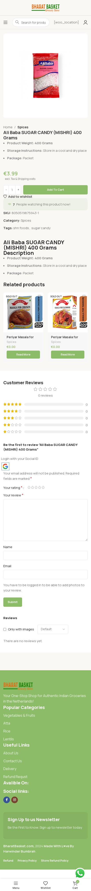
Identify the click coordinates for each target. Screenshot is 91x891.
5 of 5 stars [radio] (43, 487)
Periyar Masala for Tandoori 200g (64, 339)
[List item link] (45, 715)
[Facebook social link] (6, 800)
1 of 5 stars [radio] (29, 487)
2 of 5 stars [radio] (32, 487)
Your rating (12, 487)
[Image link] (18, 685)
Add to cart (55, 190)
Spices (22, 127)
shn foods (21, 228)
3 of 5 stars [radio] (36, 487)
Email (7, 566)
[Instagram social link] (14, 800)
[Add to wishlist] (39, 296)
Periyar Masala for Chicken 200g (20, 339)
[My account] (85, 22)
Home (8, 127)
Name (7, 547)
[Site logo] (46, 7)
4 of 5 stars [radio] (39, 487)
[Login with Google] (5, 466)
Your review (13, 495)
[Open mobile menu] (5, 22)
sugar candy (41, 228)
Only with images (21, 629)
